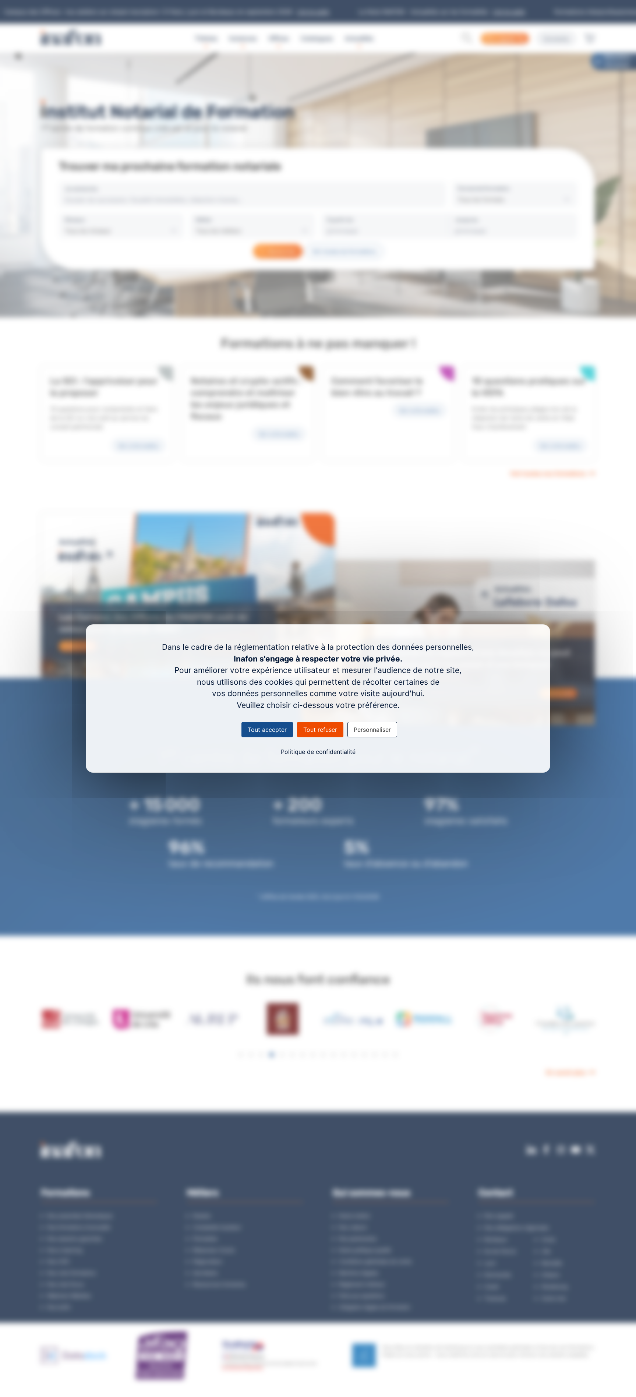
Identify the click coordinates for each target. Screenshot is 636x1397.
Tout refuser (320, 729)
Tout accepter (267, 729)
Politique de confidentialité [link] (318, 751)
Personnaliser (372, 729)
